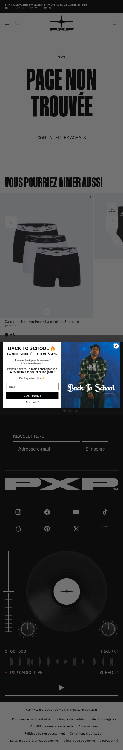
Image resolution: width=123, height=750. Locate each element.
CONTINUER (32, 395)
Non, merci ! (32, 402)
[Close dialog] (116, 345)
